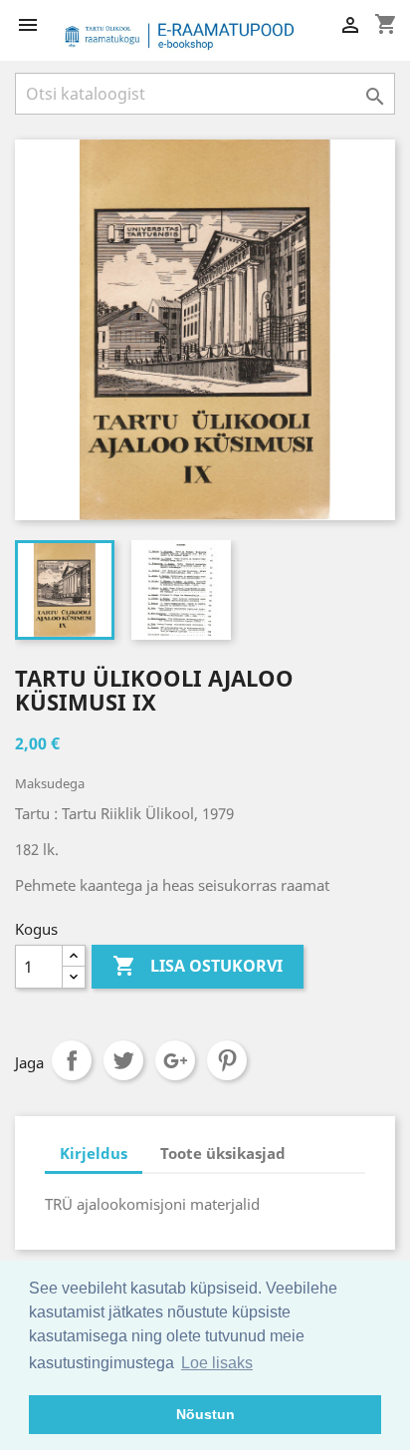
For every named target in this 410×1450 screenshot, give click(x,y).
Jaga (72, 1060)
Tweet (123, 1060)
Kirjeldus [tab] (93, 1153)
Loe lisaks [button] (217, 1362)
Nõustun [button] (205, 1414)
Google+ (175, 1060)
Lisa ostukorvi (197, 966)
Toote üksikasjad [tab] (223, 1153)
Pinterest (227, 1060)
